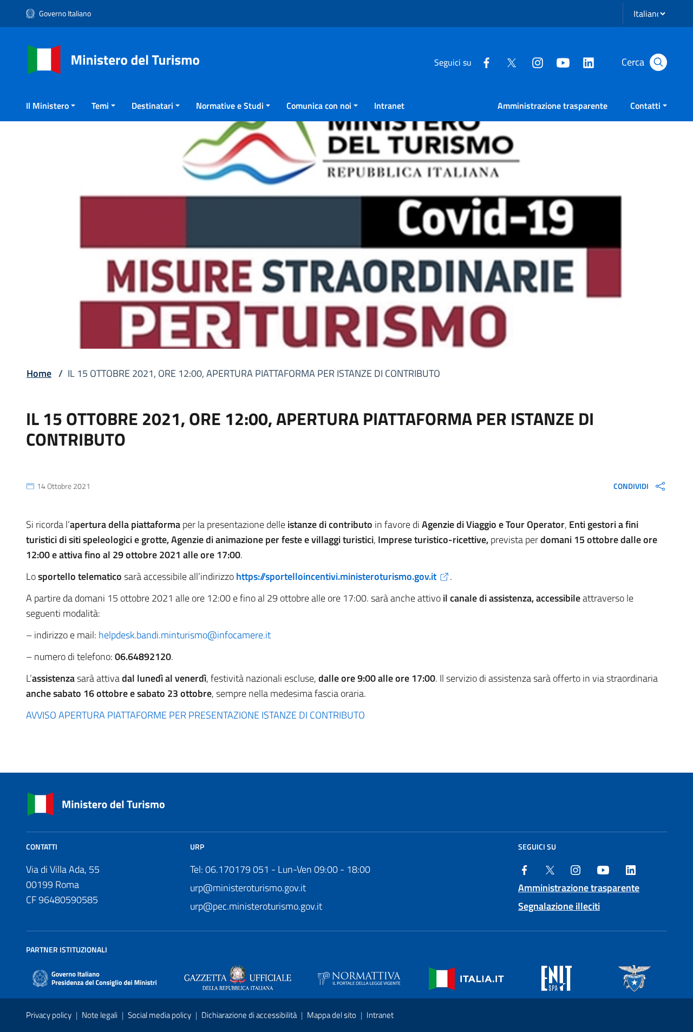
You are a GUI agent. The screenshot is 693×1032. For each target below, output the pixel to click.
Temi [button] (100, 105)
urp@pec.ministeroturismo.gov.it (256, 906)
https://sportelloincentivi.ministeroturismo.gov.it (336, 576)
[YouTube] (562, 61)
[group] (640, 485)
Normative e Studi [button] (230, 105)
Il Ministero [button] (47, 105)
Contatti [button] (645, 105)
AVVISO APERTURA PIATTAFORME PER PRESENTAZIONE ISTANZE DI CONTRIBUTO (195, 715)
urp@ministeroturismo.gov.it (248, 887)
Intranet (389, 105)
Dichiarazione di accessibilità (249, 1015)
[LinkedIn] (587, 61)
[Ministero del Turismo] (114, 58)
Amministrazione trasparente (552, 105)
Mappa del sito (332, 1015)
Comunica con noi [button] (318, 105)
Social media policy (160, 1015)
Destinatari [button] (152, 105)
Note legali (100, 1015)
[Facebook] (486, 61)
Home (39, 373)
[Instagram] (537, 61)
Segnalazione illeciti (559, 906)
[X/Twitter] (511, 61)
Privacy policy (49, 1015)
